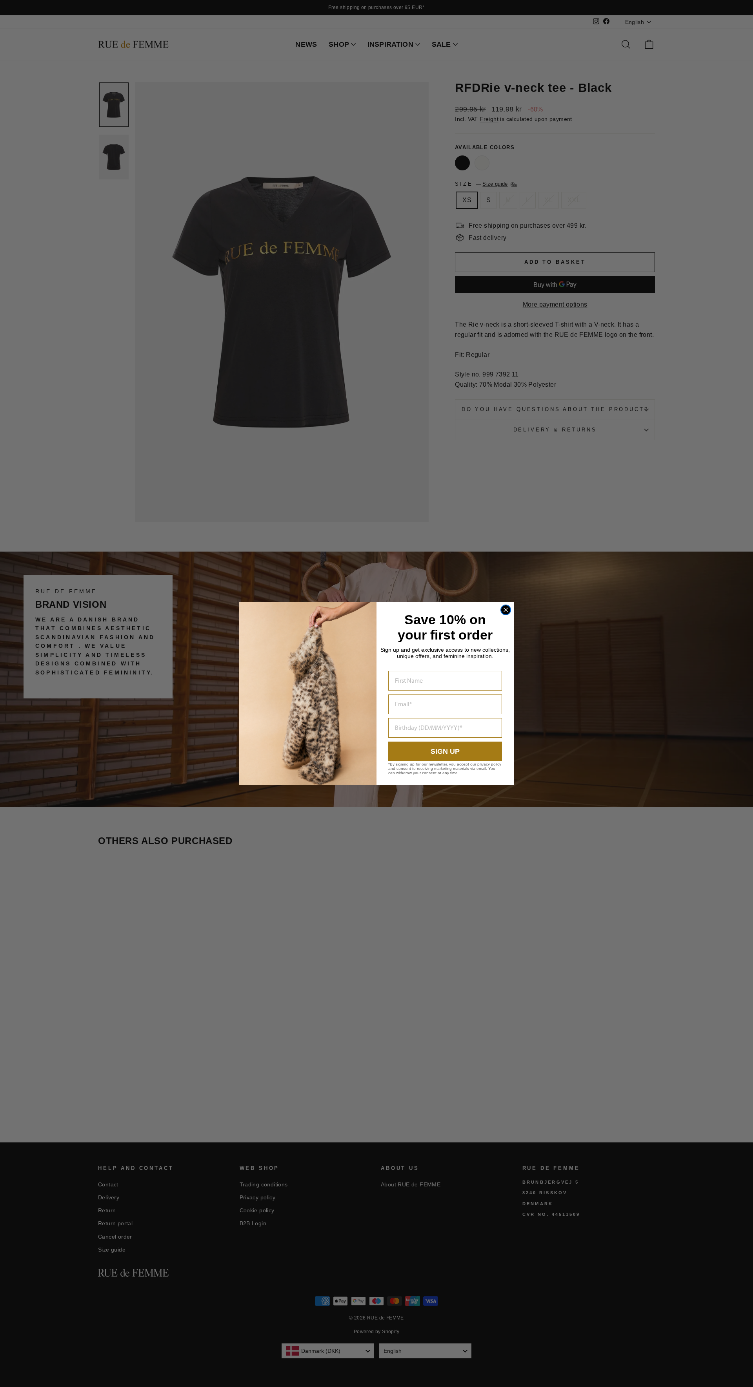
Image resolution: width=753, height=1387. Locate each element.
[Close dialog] (506, 610)
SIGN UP (445, 751)
